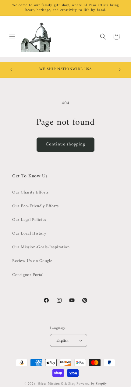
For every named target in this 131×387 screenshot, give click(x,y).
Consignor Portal (28, 275)
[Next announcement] (119, 69)
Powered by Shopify (91, 384)
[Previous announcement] (11, 69)
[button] (12, 36)
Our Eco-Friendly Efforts (35, 206)
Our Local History (29, 233)
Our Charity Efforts (30, 192)
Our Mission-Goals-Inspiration (40, 247)
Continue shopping (65, 144)
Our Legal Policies (29, 220)
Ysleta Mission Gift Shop (57, 384)
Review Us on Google (32, 261)
